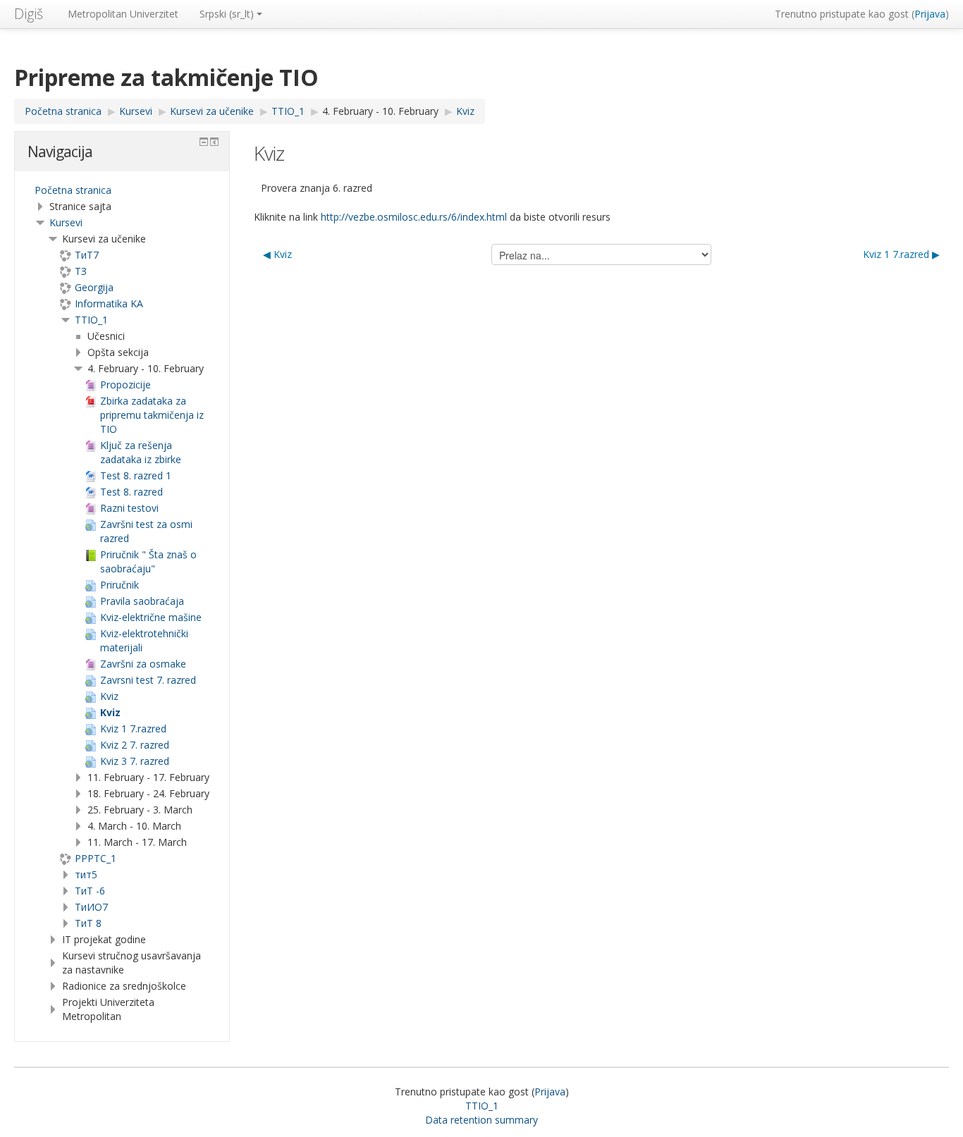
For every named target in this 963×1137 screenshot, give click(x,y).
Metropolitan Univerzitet (123, 13)
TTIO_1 (91, 319)
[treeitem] (122, 190)
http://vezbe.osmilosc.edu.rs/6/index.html (414, 216)
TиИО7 (91, 907)
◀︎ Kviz (277, 254)
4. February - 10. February (380, 111)
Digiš (28, 13)
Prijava (929, 13)
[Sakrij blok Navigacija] (204, 141)
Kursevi (65, 222)
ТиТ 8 (88, 923)
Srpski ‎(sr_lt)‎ (227, 13)
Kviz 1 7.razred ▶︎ (901, 254)
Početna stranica (73, 190)
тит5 (86, 874)
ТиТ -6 (90, 890)
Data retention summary (481, 1119)
